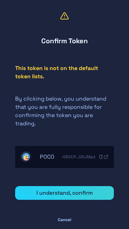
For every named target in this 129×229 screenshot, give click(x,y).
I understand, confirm (64, 192)
